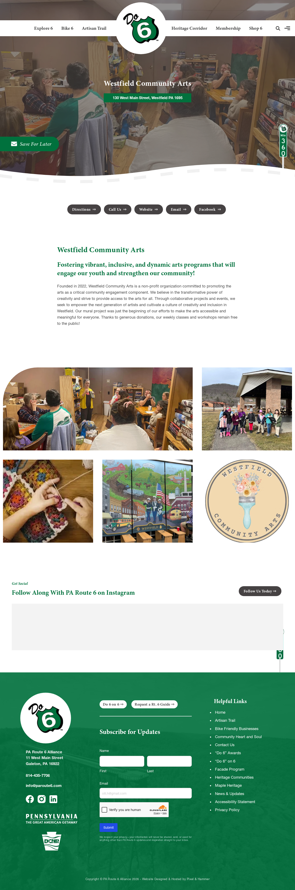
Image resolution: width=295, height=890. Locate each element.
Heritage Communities (234, 777)
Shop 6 (255, 28)
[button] (277, 28)
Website (146, 209)
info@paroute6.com (44, 785)
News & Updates (229, 793)
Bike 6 (67, 28)
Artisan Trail (94, 28)
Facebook (208, 209)
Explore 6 (43, 28)
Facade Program (229, 769)
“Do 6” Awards (228, 753)
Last (150, 771)
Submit (108, 827)
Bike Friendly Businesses (236, 728)
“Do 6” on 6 (225, 761)
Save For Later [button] (36, 144)
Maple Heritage (228, 785)
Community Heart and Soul (238, 736)
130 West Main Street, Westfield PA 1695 (148, 97)
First (103, 771)
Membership (228, 28)
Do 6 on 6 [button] (111, 704)
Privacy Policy (227, 809)
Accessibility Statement (235, 801)
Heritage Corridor (189, 28)
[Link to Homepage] (139, 28)
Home (220, 712)
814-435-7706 (38, 775)
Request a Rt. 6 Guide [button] (152, 704)
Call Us (115, 209)
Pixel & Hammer (198, 879)
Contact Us (224, 744)
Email (176, 209)
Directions (82, 209)
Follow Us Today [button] (258, 591)
